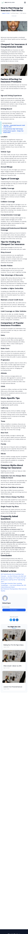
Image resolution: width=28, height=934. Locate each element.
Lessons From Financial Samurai (13, 687)
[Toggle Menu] (24, 2)
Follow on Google (7, 932)
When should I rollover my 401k (12, 666)
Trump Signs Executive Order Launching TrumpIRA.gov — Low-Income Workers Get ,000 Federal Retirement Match (13, 585)
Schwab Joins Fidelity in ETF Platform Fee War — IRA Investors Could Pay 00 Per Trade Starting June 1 (14, 579)
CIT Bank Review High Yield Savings (13, 129)
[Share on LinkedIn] (17, 620)
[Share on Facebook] (14, 620)
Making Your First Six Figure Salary (14, 645)
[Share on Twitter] (11, 620)
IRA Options (23, 13)
